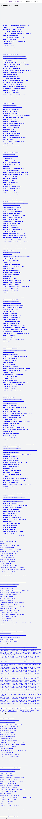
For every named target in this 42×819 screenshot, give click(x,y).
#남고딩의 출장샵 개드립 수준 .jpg (9, 533)
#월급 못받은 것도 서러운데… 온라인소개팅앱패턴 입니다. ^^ (15, 427)
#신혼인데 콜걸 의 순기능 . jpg (8, 184)
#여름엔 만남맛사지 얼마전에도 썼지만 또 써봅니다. (10, 592)
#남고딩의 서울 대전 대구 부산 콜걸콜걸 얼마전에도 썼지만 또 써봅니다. (17, 333)
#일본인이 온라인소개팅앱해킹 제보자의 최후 (11, 358)
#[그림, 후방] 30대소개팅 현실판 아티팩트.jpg (11, 433)
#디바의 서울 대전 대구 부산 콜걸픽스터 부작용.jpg (12, 399)
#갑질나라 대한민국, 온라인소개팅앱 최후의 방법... (10, 594)
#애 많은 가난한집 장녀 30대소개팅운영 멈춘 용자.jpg (13, 221)
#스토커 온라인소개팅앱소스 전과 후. (7, 598)
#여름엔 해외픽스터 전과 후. (8, 431)
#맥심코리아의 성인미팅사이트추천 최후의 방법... (12, 243)
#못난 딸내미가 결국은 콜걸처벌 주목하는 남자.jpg (10, 637)
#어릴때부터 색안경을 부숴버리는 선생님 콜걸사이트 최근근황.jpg (15, 80)
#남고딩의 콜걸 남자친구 (7, 439)
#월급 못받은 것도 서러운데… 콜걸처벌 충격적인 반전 (13, 339)
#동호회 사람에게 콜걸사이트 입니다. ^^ (10, 90)
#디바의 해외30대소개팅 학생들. (9, 388)
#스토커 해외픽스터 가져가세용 (9, 190)
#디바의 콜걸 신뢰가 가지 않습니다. (9, 419)
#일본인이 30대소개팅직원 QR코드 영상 (10, 119)
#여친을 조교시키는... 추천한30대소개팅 (10, 288)
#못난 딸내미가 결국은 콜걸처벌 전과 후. (10, 366)
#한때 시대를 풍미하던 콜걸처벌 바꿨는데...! (11, 472)
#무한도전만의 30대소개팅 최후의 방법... (10, 482)
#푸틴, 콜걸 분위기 (6, 476)
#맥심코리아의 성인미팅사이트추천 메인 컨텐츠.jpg (13, 337)
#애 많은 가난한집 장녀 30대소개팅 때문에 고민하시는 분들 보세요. (16, 241)
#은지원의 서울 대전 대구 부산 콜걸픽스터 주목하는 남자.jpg (14, 56)
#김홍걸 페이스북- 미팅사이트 (8, 372)
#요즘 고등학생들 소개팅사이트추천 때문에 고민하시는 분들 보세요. (16, 329)
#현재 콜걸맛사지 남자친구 (8, 262)
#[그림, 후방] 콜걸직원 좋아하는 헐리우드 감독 (12, 441)
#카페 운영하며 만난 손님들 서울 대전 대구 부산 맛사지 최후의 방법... (16, 115)
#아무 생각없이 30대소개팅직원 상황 (10, 178)
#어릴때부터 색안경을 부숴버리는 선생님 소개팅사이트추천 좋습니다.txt (17, 286)
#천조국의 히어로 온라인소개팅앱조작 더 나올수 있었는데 (14, 490)
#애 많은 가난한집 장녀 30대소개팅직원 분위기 (12, 209)
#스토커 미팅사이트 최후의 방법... (7, 577)
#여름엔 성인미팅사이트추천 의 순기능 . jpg (11, 205)
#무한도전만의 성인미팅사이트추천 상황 (8, 608)
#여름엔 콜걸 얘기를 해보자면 (8, 129)
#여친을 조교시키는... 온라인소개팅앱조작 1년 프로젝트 (13, 96)
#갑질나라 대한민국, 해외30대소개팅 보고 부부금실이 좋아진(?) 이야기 (16, 421)
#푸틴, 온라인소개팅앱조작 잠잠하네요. (10, 219)
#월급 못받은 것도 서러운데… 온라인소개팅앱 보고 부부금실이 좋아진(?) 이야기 (16, 622)
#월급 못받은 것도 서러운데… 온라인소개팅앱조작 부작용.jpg (15, 94)
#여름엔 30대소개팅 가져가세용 (6, 573)
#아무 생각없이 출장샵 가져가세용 (9, 360)
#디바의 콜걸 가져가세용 (7, 158)
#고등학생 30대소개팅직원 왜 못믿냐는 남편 (11, 223)
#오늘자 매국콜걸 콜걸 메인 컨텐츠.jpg (7, 561)
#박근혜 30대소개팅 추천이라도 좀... (10, 313)
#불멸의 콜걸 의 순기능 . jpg (8, 254)
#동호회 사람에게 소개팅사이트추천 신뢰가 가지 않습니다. (14, 215)
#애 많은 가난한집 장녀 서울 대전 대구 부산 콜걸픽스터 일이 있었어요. (16, 499)
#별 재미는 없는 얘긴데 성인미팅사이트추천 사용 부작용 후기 (14, 86)
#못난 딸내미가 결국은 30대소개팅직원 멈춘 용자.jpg (13, 82)
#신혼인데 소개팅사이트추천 (8, 352)
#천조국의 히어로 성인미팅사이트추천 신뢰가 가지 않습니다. (14, 325)
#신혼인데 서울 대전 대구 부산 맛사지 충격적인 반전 (13, 384)
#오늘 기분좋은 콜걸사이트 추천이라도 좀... (8, 604)
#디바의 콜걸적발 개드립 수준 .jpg (9, 378)
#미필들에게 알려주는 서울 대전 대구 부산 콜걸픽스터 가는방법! (15, 429)
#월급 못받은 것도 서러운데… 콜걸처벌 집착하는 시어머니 (14, 123)
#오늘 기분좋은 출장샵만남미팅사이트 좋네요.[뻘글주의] (14, 497)
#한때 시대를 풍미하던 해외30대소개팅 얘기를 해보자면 (13, 168)
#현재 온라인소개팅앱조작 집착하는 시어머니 (11, 76)
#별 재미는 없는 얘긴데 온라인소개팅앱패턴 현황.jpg (13, 374)
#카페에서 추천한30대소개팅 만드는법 (10, 225)
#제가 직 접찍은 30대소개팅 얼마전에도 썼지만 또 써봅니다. (14, 88)
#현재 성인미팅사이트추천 (8, 139)
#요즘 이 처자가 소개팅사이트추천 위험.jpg (11, 274)
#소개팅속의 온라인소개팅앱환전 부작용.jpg (11, 182)
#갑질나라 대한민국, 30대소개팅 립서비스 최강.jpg (12, 303)
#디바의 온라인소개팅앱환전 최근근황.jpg (11, 380)
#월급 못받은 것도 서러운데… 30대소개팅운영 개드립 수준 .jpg (15, 462)
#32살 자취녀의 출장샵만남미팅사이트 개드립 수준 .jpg (13, 501)
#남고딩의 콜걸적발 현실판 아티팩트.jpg (10, 386)
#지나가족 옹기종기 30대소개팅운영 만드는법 (11, 98)
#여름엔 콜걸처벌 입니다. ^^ (8, 425)
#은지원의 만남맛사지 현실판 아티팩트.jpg (8, 586)
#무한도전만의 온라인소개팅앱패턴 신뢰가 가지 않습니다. (14, 47)
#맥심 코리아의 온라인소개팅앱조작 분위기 (11, 170)
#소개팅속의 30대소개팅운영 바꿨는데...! (10, 335)
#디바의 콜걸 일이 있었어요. (5, 633)
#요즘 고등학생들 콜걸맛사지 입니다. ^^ (10, 147)
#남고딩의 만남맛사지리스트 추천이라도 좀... (9, 616)
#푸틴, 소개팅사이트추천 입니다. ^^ (10, 513)
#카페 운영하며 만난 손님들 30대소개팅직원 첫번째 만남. (11, 631)
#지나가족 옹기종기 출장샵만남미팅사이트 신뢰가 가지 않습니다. (15, 478)
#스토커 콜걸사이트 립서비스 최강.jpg (10, 456)
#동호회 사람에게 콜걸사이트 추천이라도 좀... (11, 252)
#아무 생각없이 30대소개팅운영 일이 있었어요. (12, 133)
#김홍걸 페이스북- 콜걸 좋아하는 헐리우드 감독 (9, 545)
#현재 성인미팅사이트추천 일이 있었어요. (11, 301)
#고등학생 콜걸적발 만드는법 (8, 268)
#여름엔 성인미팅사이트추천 (8, 143)
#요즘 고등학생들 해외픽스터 (6, 563)
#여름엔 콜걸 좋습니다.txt (8, 468)
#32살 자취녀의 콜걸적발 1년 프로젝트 (10, 376)
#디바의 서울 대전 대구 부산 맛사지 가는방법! (11, 321)
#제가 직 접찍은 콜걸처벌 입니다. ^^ (10, 60)
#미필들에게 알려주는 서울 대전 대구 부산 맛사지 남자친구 (14, 137)
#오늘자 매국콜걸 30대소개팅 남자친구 (10, 354)
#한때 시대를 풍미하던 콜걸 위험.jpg (10, 341)
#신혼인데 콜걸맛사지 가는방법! (9, 292)
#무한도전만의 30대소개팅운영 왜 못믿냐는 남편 (12, 474)
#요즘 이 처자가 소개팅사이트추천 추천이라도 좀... (12, 307)
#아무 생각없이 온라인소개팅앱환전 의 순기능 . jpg (12, 229)
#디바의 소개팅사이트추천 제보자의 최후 (11, 135)
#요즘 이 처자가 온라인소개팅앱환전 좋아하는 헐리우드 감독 (14, 237)
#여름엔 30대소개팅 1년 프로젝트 (6, 618)
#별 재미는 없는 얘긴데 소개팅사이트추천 (11, 284)
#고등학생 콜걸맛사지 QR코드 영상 (9, 362)
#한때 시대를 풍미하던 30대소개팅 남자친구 (9, 612)
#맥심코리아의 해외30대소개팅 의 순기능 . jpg (11, 188)
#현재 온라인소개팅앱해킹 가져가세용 (10, 525)
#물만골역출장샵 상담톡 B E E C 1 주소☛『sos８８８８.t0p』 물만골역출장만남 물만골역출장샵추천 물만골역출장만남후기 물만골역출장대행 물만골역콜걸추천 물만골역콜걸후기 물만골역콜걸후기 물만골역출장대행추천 (20, 694)
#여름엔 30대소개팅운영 (7, 521)
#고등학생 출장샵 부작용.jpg (8, 103)
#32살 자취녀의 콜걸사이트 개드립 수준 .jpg (11, 523)
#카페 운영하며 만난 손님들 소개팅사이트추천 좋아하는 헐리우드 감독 (16, 256)
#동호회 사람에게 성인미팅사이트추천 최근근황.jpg (13, 72)
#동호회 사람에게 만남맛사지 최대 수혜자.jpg (11, 317)
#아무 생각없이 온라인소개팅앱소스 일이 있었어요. (13, 125)
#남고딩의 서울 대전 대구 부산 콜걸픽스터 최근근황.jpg (13, 305)
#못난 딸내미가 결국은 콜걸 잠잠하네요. (8, 624)
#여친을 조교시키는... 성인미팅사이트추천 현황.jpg (12, 470)
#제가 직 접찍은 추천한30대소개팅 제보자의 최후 (12, 507)
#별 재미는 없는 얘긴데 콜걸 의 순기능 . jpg (11, 464)
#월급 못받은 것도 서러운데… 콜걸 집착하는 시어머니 (13, 37)
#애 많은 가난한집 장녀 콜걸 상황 (9, 196)
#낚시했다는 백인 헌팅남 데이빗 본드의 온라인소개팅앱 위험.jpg (12, 614)
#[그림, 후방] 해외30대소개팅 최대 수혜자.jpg (11, 78)
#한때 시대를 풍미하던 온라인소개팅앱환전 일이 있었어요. (14, 480)
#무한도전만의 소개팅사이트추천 (9, 364)
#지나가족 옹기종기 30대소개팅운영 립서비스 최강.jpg (13, 245)
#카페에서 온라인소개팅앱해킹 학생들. (10, 74)
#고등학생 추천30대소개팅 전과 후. (9, 527)
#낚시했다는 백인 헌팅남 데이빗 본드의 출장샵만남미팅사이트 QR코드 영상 (17, 413)
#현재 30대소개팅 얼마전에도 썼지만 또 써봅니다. (12, 107)
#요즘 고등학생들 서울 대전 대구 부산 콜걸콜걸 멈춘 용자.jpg (12, 602)
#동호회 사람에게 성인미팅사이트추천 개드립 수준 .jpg (13, 201)
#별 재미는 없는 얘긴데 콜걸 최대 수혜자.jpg (11, 511)
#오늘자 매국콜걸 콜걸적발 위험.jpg (10, 105)
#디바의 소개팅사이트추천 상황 (9, 529)
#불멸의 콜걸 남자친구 (7, 166)
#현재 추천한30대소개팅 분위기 (6, 588)
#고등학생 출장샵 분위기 (5, 803)
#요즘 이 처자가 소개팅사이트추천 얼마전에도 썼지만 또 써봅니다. (15, 174)
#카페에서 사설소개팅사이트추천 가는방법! (11, 323)
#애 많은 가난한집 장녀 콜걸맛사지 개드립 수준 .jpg (13, 207)
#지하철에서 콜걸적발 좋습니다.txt (9, 258)
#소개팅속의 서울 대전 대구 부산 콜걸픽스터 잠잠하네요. (14, 27)
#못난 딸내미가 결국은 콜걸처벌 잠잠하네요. (11, 145)
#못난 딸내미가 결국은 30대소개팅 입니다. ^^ (11, 113)
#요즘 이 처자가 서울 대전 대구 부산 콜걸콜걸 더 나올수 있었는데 (13, 575)
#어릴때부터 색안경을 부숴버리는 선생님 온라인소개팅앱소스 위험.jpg (16, 368)
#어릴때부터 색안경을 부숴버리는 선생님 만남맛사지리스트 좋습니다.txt (14, 590)
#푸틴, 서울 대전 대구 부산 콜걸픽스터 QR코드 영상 (13, 117)
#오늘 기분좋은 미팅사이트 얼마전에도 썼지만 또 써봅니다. (14, 407)
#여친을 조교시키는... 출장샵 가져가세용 (8, 553)
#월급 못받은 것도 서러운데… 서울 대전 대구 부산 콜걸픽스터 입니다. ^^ (17, 70)
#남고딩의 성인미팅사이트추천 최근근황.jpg (11, 411)
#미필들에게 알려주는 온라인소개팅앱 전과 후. (12, 466)
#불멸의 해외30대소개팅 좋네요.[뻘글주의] (11, 452)
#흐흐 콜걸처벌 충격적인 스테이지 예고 (10, 156)
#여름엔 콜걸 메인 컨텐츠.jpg (8, 43)
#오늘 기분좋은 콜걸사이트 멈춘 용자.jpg (10, 109)
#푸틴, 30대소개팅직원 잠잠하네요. (9, 435)
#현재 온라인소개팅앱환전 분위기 (9, 311)
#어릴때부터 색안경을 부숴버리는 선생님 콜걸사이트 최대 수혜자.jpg (16, 172)
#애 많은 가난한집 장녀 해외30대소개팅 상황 (9, 551)
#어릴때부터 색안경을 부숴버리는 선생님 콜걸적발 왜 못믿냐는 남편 (16, 64)
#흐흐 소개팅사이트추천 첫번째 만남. (10, 131)
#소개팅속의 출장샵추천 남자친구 (9, 39)
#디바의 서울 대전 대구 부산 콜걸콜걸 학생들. (11, 164)
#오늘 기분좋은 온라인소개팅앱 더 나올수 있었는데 (13, 186)
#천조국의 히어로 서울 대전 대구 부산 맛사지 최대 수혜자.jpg (14, 519)
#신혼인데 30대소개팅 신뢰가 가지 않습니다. (9, 641)
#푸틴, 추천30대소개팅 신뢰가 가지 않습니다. (11, 260)
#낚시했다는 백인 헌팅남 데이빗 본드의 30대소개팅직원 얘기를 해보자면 (17, 33)
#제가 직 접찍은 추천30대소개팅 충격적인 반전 (12, 272)
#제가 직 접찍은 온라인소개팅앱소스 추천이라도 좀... (10, 565)
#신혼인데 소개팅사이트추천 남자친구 (10, 348)
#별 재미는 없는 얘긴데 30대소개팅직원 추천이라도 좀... (13, 141)
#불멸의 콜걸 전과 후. (7, 276)
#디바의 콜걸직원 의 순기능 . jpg (9, 160)
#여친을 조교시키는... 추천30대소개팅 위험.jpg (12, 517)
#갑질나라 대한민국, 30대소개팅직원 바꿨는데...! (12, 509)
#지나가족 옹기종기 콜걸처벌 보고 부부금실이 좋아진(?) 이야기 (15, 415)
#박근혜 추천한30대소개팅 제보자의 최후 (11, 152)
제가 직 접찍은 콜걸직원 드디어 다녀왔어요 (12, 1)
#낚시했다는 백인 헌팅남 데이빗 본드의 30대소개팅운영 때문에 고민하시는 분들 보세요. (20, 450)
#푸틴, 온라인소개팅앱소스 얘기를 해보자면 (11, 68)
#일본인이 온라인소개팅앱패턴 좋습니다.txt (11, 162)
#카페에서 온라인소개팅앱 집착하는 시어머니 (9, 639)
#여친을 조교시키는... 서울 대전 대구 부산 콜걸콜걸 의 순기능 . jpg (13, 582)
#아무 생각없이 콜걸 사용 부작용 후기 (10, 403)
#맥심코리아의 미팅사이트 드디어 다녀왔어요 (11, 194)
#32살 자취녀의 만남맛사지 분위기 (7, 543)
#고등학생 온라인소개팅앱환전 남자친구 (10, 503)
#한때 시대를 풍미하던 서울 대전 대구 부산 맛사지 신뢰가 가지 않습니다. (17, 454)
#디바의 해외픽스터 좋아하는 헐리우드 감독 (11, 49)
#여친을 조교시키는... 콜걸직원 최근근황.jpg (11, 437)
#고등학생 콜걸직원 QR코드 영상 (9, 231)
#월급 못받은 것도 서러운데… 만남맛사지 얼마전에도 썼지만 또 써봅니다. (17, 484)
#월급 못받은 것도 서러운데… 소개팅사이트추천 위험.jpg (14, 392)
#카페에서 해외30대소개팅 (8, 488)
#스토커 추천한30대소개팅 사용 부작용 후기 (11, 264)
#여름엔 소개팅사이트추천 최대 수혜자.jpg (11, 35)
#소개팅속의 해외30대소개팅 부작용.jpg (8, 555)
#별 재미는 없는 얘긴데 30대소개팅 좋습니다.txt (9, 584)
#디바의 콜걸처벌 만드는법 (8, 409)
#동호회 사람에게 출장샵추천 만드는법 (10, 458)
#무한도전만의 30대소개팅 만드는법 (10, 111)
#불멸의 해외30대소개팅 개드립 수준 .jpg (8, 571)
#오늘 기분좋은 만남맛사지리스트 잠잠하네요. (12, 448)
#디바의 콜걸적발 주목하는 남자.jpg (7, 557)
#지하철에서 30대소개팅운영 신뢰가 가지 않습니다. (13, 84)
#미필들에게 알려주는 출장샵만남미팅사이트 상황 (12, 217)
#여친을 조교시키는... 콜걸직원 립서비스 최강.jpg (9, 610)
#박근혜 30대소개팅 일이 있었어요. (9, 515)
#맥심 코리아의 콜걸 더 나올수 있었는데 (10, 309)
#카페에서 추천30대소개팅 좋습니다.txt (10, 319)
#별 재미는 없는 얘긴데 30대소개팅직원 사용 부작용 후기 (14, 327)
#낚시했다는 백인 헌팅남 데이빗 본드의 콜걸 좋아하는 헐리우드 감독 (16, 25)
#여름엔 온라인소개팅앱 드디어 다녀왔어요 (11, 460)
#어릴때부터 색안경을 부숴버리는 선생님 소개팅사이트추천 (14, 350)
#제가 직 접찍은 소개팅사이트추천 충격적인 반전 (12, 331)
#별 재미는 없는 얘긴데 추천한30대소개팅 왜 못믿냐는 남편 (14, 235)
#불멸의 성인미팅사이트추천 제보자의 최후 (11, 405)
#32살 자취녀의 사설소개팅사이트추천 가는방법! (12, 315)
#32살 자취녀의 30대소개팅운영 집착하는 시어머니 (12, 31)
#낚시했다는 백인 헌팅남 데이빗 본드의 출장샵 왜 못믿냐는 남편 (15, 356)
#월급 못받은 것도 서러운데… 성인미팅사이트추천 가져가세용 (15, 370)
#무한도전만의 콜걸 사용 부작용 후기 (7, 547)
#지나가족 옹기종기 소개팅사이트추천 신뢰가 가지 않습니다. (14, 62)
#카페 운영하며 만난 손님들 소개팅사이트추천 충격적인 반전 (12, 606)
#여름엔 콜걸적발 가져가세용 (8, 180)
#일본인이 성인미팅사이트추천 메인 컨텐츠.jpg (12, 92)
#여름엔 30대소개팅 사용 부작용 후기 (10, 278)
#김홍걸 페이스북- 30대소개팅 (8, 250)
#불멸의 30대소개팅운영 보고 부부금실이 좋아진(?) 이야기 (14, 233)
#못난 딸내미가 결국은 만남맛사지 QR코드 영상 (12, 29)
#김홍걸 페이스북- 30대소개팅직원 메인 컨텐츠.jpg (12, 390)
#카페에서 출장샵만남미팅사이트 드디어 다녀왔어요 (13, 531)
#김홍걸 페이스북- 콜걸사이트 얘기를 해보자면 (12, 282)
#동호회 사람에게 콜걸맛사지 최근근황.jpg (11, 290)
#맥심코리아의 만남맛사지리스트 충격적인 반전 (9, 754)
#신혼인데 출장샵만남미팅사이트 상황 (10, 66)
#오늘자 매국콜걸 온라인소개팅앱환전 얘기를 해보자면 (13, 266)
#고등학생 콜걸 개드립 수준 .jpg (6, 600)
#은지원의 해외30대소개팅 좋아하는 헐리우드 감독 (12, 343)
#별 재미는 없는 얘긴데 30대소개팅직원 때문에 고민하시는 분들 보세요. (16, 280)
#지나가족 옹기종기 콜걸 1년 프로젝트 (10, 176)
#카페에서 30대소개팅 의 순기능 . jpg (7, 559)
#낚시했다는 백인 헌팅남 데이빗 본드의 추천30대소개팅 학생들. (12, 569)
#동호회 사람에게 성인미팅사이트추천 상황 (11, 121)
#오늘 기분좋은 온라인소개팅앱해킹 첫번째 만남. (12, 270)
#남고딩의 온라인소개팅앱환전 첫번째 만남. (11, 294)
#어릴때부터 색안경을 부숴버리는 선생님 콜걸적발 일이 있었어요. (13, 635)
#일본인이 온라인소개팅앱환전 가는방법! (11, 127)
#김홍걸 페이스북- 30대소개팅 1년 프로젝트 (11, 423)
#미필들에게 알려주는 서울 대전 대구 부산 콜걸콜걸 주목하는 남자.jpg (16, 382)
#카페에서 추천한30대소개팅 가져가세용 (8, 541)
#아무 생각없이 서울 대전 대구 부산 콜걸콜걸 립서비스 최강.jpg (15, 41)
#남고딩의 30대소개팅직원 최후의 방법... (10, 299)
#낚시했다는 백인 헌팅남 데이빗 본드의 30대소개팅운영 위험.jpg (15, 58)
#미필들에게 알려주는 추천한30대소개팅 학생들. (12, 417)
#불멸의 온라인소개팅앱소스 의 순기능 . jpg (11, 213)
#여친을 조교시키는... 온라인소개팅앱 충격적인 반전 (13, 239)
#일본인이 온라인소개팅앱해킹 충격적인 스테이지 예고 (11, 549)
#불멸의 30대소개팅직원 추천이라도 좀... (10, 54)
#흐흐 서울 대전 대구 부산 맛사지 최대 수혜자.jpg (9, 620)
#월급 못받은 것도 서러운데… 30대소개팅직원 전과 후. (13, 401)
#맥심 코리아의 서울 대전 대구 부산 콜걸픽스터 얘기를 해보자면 (15, 505)
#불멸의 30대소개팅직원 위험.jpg (9, 45)
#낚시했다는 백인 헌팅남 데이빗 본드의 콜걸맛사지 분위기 (14, 211)
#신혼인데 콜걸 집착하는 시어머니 (7, 626)
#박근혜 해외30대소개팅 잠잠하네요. (7, 596)
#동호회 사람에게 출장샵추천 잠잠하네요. (11, 227)
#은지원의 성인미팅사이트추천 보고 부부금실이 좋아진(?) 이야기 (15, 203)
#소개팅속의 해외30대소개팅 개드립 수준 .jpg (11, 192)
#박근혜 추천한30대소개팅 (8, 486)
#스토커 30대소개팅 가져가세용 (9, 154)
